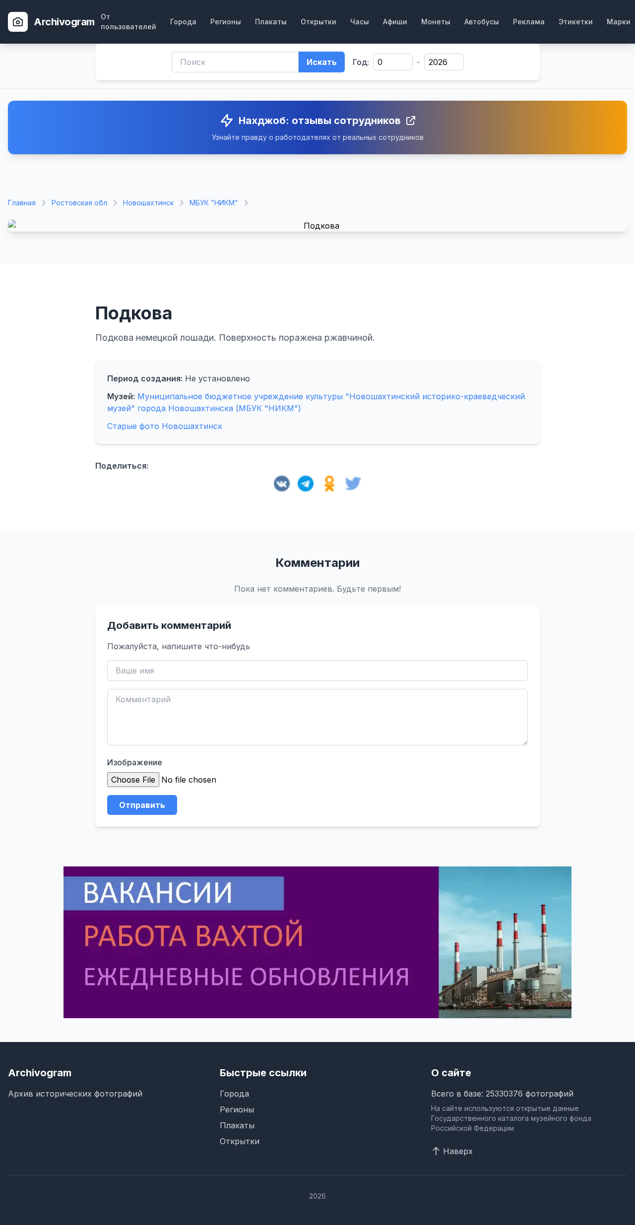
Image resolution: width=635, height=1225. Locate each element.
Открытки (318, 21)
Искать (322, 62)
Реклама (529, 21)
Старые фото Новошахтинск (164, 426)
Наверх (458, 1151)
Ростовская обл (79, 202)
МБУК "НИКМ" (214, 202)
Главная (22, 202)
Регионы (225, 21)
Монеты (435, 21)
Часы (359, 21)
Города (183, 21)
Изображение (134, 762)
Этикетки (576, 21)
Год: (361, 62)
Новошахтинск (148, 202)
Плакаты (271, 21)
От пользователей (128, 21)
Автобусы (481, 21)
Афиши (395, 21)
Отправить (142, 805)
